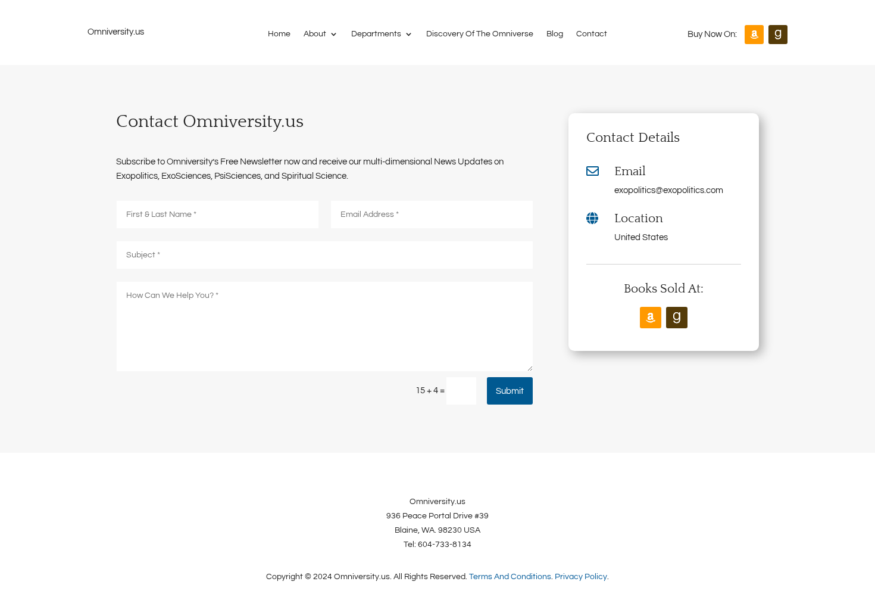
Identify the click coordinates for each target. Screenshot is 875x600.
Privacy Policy (581, 577)
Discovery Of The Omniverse (479, 34)
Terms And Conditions (510, 577)
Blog (554, 34)
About (315, 34)
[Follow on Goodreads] (778, 34)
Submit (510, 391)
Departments (376, 34)
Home (279, 34)
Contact (591, 34)
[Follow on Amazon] (754, 34)
